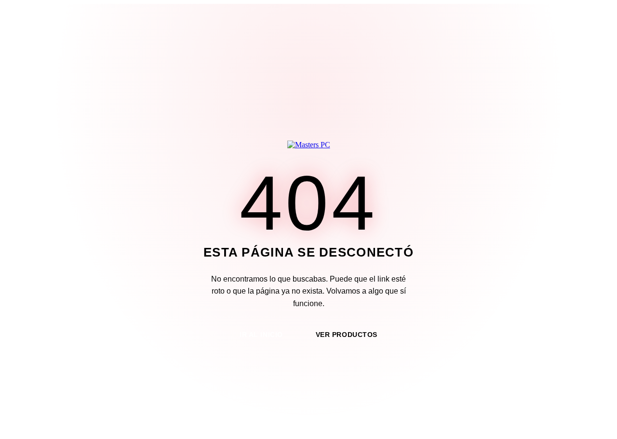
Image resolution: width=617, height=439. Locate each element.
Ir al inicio (261, 334)
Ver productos (346, 334)
